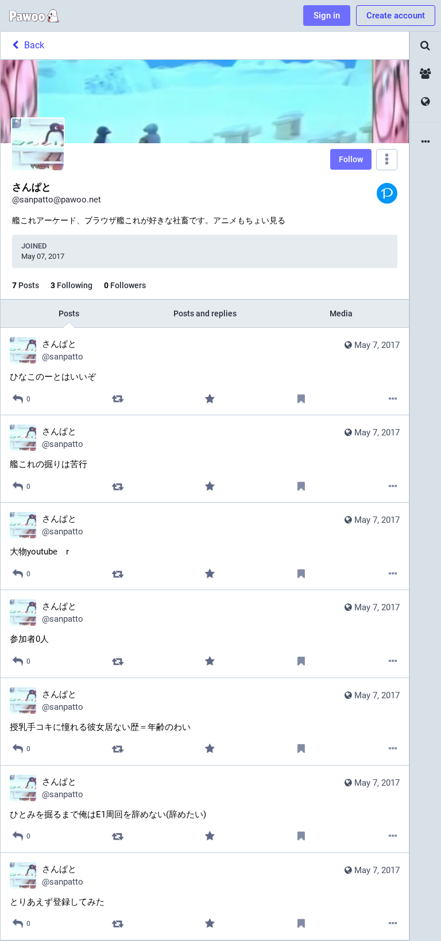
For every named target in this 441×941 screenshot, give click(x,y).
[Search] (425, 46)
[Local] (425, 74)
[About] (425, 142)
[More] (393, 399)
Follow (351, 159)
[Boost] (118, 399)
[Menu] (386, 159)
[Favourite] (209, 399)
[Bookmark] (301, 399)
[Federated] (425, 102)
